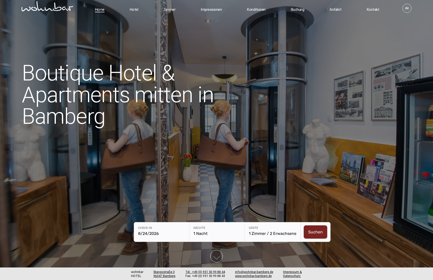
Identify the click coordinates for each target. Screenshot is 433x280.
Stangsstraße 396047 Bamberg (164, 274)
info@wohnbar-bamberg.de (254, 272)
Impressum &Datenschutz (292, 274)
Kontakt (373, 9)
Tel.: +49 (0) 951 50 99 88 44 (205, 272)
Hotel (134, 9)
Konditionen (256, 9)
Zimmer (169, 9)
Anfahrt (336, 9)
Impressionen (211, 9)
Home (99, 9)
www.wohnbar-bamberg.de (253, 276)
